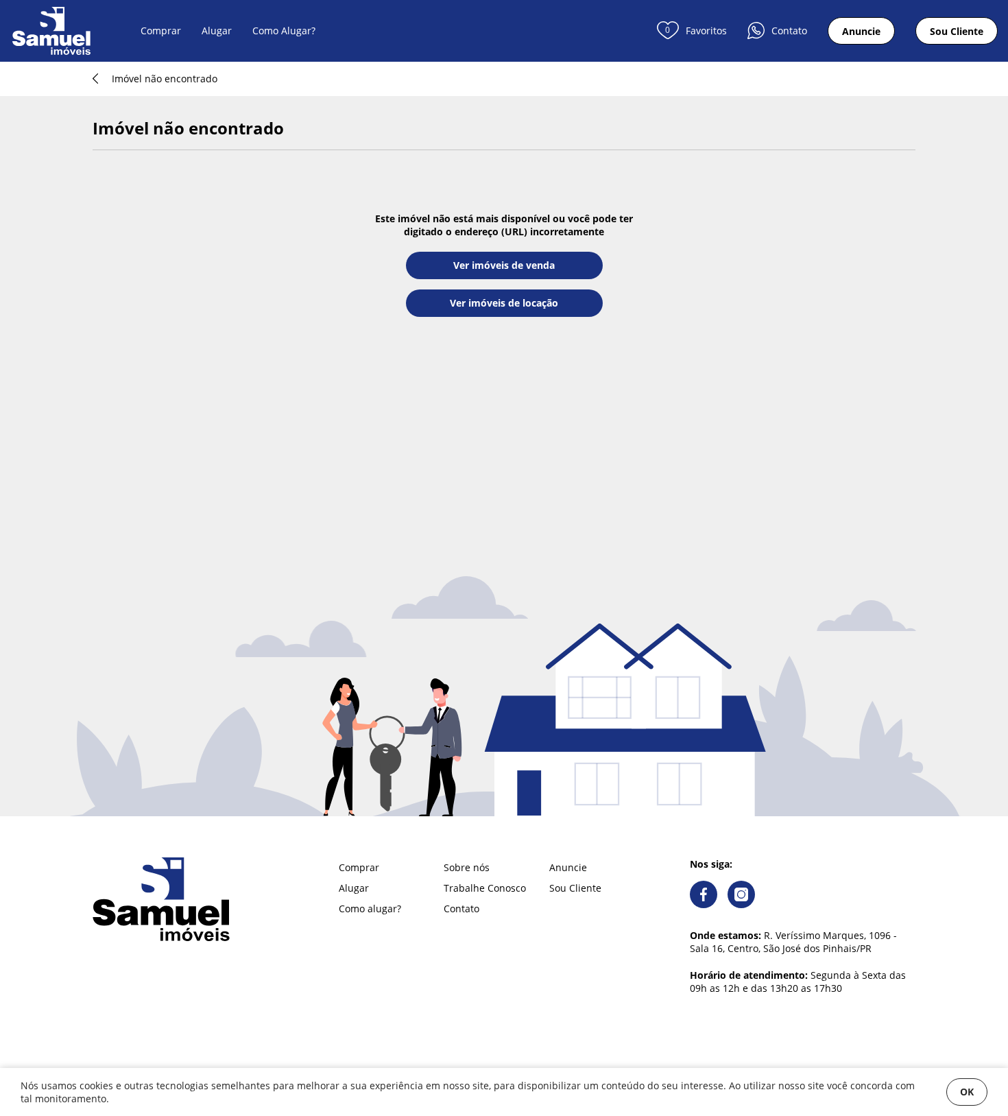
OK (967, 1091)
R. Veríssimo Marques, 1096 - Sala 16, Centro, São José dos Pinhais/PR (793, 942)
